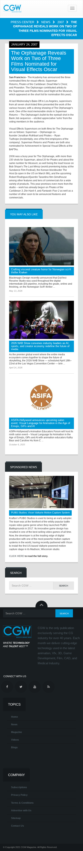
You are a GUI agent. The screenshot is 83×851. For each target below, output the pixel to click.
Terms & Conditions (22, 802)
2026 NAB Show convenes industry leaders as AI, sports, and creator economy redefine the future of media (40, 346)
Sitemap (16, 818)
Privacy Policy (19, 795)
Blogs (14, 747)
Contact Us (17, 825)
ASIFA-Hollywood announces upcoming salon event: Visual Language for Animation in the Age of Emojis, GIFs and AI (40, 423)
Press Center (23, 22)
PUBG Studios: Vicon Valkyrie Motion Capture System (40, 512)
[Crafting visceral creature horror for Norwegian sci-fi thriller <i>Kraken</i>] (41, 246)
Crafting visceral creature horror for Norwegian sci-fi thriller (41, 271)
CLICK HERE (16, 556)
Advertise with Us (21, 810)
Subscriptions (19, 787)
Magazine (16, 732)
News (46, 22)
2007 (61, 22)
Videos (15, 739)
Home (14, 716)
